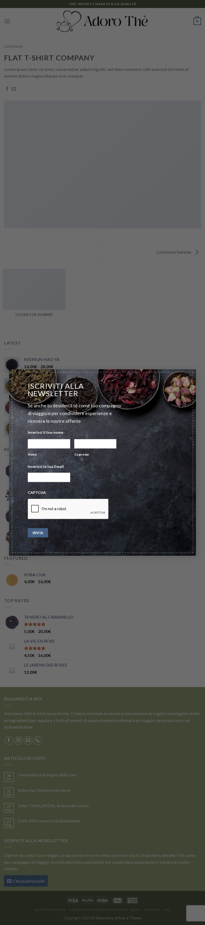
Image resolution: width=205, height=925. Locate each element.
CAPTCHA (37, 492)
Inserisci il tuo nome (47, 432)
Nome (32, 454)
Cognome (81, 454)
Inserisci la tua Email (47, 466)
